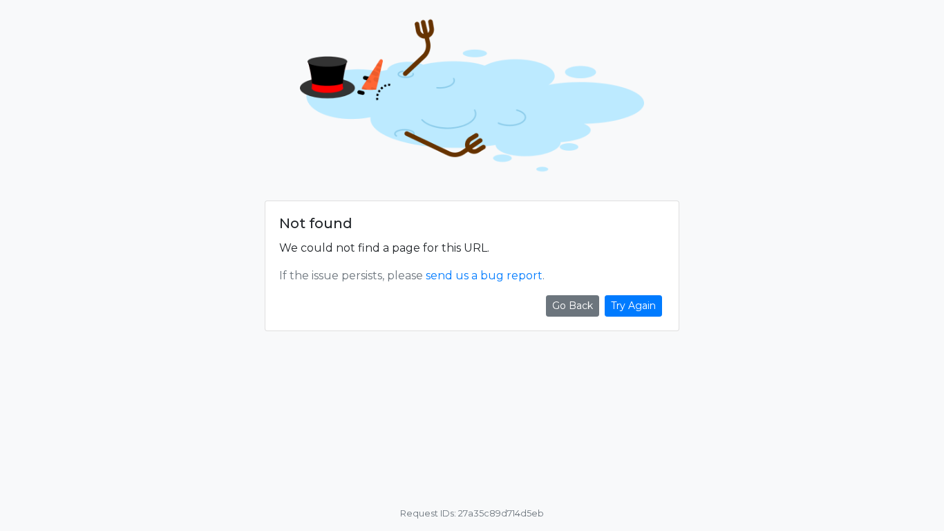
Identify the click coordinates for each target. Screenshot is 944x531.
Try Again (633, 305)
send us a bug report (484, 275)
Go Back (572, 305)
